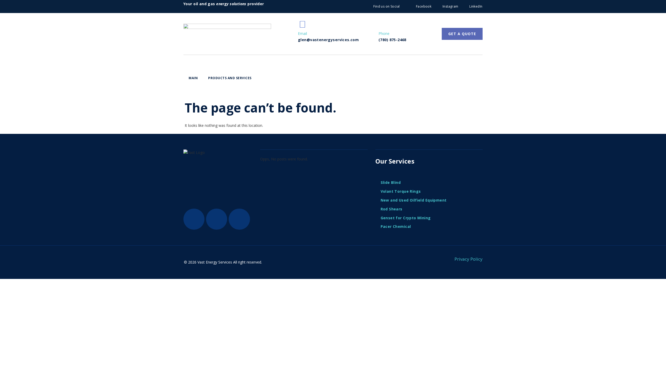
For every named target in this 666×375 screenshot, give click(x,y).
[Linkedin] (239, 219)
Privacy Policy (468, 259)
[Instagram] (216, 219)
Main (193, 78)
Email (302, 33)
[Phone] (383, 24)
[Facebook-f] (193, 219)
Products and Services (230, 78)
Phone (384, 33)
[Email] (302, 24)
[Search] (473, 85)
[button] (231, 78)
